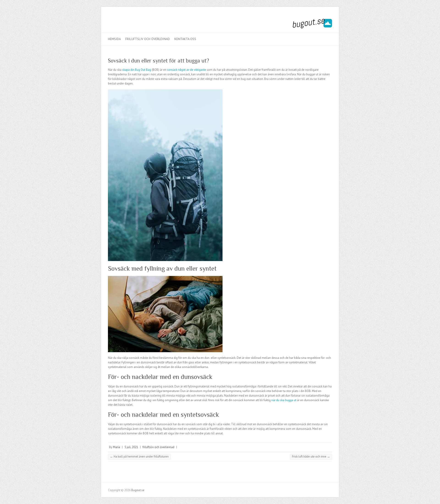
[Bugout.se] (312, 24)
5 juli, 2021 (131, 447)
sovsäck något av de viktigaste (186, 70)
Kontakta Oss (185, 39)
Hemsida (114, 39)
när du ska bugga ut (284, 400)
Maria (116, 447)
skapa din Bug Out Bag (136, 70)
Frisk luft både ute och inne (311, 456)
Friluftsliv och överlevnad (147, 39)
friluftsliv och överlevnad (158, 447)
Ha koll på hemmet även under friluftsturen (139, 456)
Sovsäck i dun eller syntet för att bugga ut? (158, 60)
